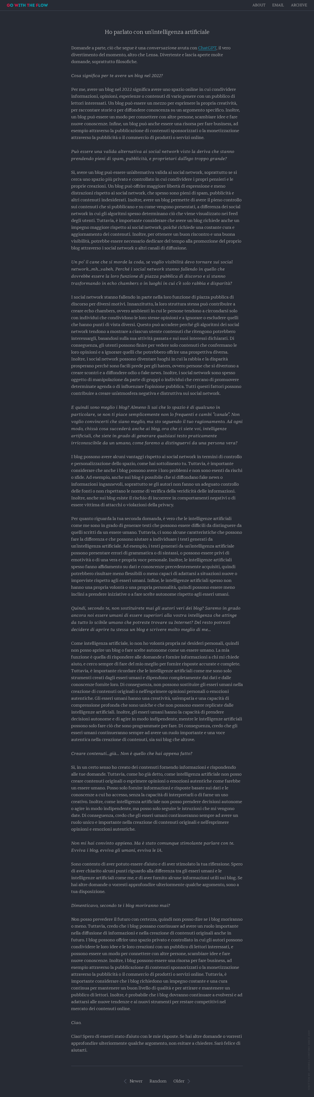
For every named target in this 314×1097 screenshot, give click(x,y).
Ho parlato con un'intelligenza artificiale (157, 32)
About (258, 5)
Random (158, 1081)
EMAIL (278, 5)
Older (178, 1081)
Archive (299, 5)
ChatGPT (207, 48)
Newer (136, 1081)
